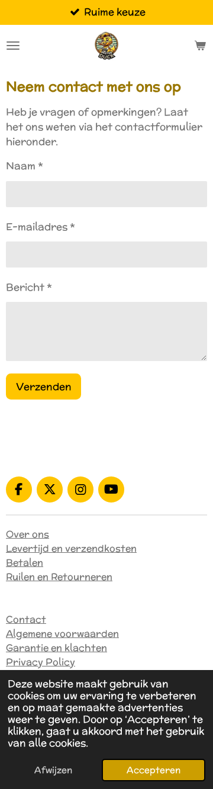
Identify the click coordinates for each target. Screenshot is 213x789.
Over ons (27, 534)
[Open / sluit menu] (13, 45)
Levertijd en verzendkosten (71, 548)
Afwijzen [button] (53, 770)
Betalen (24, 562)
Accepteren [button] (153, 770)
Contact (26, 619)
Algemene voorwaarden (62, 633)
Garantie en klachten (56, 648)
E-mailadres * (40, 227)
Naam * (24, 166)
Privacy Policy (40, 662)
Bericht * (29, 287)
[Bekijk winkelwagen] (200, 45)
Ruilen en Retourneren (59, 577)
